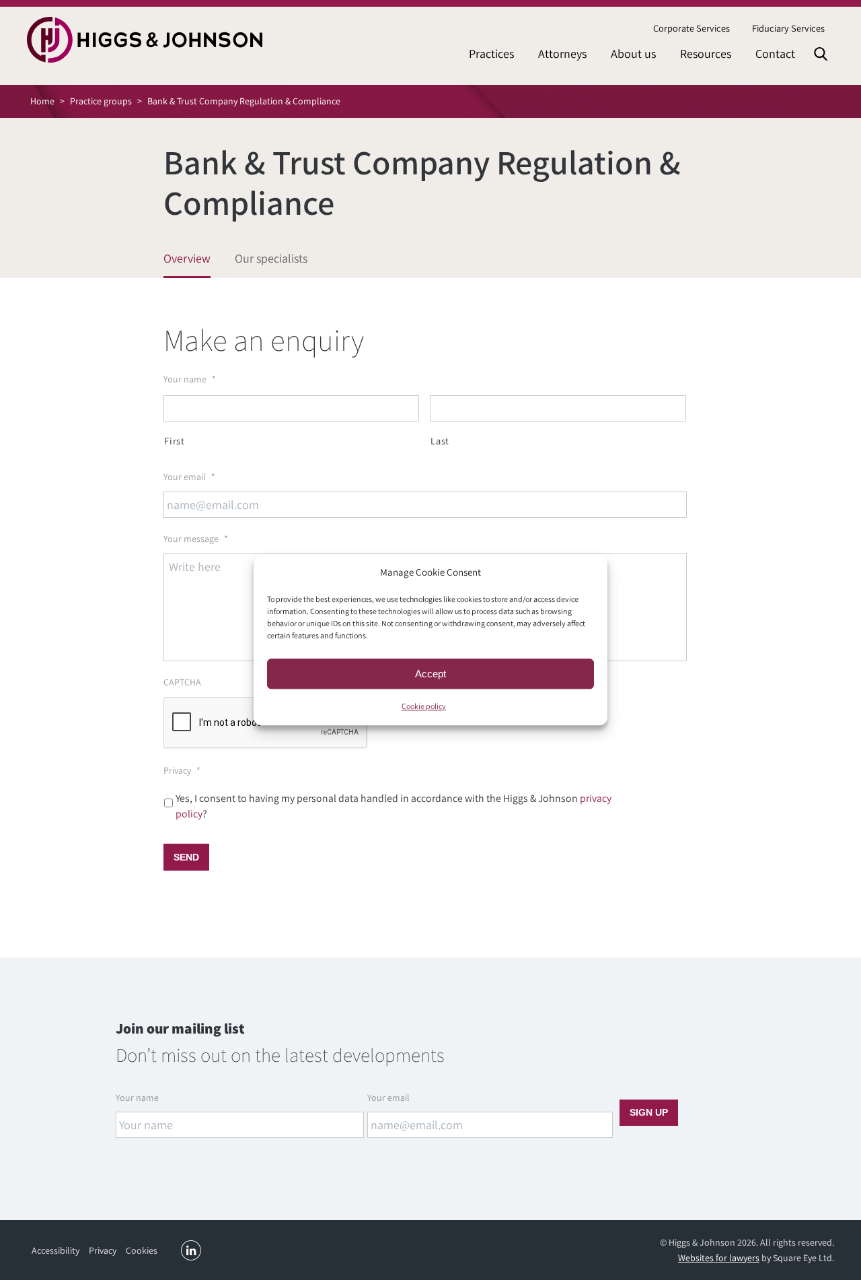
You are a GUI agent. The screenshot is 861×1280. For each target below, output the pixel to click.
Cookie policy (424, 706)
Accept (430, 673)
